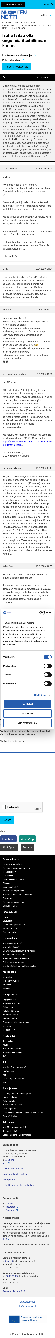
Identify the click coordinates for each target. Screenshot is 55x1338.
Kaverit (6, 917)
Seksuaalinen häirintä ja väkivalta (17, 894)
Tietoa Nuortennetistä (13, 1168)
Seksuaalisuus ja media (13, 890)
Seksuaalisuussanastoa (13, 902)
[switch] (48, 666)
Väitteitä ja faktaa (10, 905)
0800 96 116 (12, 1276)
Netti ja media (10, 994)
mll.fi (5, 1163)
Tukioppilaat (8, 1040)
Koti (4, 1074)
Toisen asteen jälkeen (12, 1052)
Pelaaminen (8, 1007)
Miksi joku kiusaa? (11, 947)
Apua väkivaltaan (10, 1116)
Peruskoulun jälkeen (12, 1048)
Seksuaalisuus (11, 859)
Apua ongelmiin (10, 1108)
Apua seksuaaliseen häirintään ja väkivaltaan (23, 1112)
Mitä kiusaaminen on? (12, 943)
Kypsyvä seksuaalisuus (13, 864)
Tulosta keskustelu (16, 66)
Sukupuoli (7, 898)
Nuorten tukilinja (10, 1097)
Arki (5, 1062)
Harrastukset (8, 1070)
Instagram (11, 1206)
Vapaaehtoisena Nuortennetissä (17, 1134)
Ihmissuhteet (9, 25)
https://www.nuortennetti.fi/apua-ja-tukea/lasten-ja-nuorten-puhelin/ (27, 443)
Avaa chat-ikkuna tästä (14, 1291)
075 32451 (10, 1159)
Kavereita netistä (10, 1014)
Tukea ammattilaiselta (12, 1104)
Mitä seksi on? (9, 871)
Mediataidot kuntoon (12, 1003)
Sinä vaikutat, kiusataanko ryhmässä (19, 950)
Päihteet (6, 988)
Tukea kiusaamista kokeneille (16, 958)
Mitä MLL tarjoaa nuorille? (14, 1127)
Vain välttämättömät (27, 723)
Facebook (8, 839)
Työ (4, 1056)
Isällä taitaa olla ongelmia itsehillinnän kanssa (26, 27)
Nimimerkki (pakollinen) (12, 741)
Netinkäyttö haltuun (11, 1010)
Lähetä (7, 820)
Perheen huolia (9, 932)
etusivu (6, 22)
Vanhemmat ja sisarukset (14, 924)
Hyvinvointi (7, 984)
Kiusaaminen (10, 938)
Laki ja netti (8, 1025)
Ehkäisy (6, 883)
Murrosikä (7, 976)
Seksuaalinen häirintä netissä (16, 1022)
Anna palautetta (10, 1179)
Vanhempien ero (10, 928)
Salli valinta (27, 713)
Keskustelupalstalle (13, 4)
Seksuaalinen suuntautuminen (16, 868)
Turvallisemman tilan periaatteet (18, 1185)
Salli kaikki (27, 704)
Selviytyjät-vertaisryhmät (14, 962)
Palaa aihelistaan (12, 60)
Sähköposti (9, 847)
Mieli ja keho (9, 971)
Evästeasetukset (27, 1306)
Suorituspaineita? (10, 886)
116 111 (9, 1261)
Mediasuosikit (9, 1029)
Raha (5, 1082)
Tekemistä (8, 1122)
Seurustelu (7, 920)
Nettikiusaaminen (10, 1018)
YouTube (10, 1210)
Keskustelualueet (25, 22)
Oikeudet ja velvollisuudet (14, 1078)
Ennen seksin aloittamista (14, 879)
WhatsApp (27, 839)
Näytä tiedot (40, 695)
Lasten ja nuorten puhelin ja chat (17, 1093)
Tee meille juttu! (10, 1131)
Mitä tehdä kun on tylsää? (14, 1067)
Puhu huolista (9, 1101)
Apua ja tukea (10, 1088)
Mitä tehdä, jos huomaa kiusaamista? (19, 965)
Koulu (5, 1044)
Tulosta (27, 847)
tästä (5, 1239)
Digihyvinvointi (9, 999)
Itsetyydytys (8, 875)
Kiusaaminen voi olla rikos (14, 954)
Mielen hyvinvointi (11, 980)
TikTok (9, 1203)
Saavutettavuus (27, 1301)
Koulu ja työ (9, 1035)
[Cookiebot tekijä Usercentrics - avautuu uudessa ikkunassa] (39, 613)
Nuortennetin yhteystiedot (15, 1174)
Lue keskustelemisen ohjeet (18, 55)
